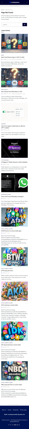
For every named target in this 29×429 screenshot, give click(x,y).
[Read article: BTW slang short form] (14, 256)
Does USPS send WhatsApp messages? (12, 196)
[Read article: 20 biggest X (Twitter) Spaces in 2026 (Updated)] (14, 148)
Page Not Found (8, 9)
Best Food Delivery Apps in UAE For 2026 (12, 57)
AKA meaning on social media (9, 305)
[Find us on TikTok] (19, 425)
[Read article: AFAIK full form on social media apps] (14, 217)
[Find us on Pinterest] (17, 425)
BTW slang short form (7, 271)
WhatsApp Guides (6, 194)
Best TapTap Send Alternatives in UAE (11, 91)
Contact (9, 410)
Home (2, 9)
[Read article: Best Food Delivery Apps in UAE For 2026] (14, 43)
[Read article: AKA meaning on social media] (14, 291)
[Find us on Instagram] (12, 425)
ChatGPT (3, 123)
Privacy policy (23, 410)
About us (4, 410)
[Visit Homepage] (14, 2)
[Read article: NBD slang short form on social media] (14, 370)
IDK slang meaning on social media (11, 345)
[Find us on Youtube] (15, 425)
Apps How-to (4, 89)
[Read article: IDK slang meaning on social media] (14, 331)
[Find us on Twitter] (10, 425)
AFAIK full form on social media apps (11, 231)
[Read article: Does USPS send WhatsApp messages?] (14, 182)
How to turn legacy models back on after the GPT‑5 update (13, 127)
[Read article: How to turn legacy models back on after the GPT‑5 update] (14, 112)
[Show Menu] (2, 2)
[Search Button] (27, 2)
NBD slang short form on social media (11, 385)
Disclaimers (15, 410)
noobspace (7, 420)
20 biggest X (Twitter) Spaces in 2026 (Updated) (14, 162)
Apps (2, 55)
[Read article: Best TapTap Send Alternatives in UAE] (14, 77)
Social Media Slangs (7, 228)
